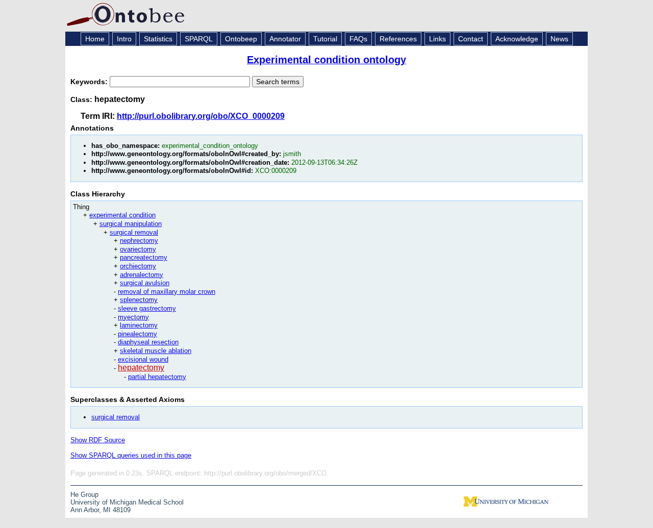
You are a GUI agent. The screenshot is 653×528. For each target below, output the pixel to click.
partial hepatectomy (157, 377)
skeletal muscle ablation (155, 351)
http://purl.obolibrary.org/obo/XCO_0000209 (201, 116)
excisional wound (143, 359)
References (398, 39)
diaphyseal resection (148, 342)
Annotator (285, 39)
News (559, 39)
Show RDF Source (97, 440)
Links (437, 39)
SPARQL (199, 39)
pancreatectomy (143, 257)
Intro (124, 39)
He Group (84, 494)
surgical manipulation (130, 224)
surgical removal (134, 232)
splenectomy (139, 300)
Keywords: (90, 82)
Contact (470, 39)
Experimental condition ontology (326, 59)
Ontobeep (241, 39)
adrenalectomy (141, 275)
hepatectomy (141, 367)
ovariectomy (138, 249)
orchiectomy (138, 266)
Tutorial (325, 39)
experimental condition (122, 215)
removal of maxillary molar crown (166, 291)
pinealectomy (137, 334)
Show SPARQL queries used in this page (130, 455)
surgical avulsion (144, 283)
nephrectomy (139, 240)
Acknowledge (516, 39)
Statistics (158, 39)
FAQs (358, 39)
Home (95, 39)
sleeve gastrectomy (147, 308)
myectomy (133, 317)
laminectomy (139, 325)
